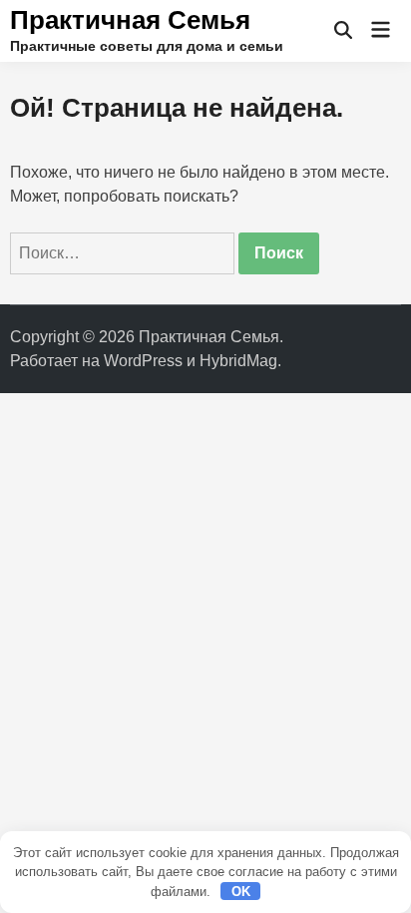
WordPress (143, 360)
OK (240, 891)
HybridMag (238, 360)
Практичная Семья (130, 20)
